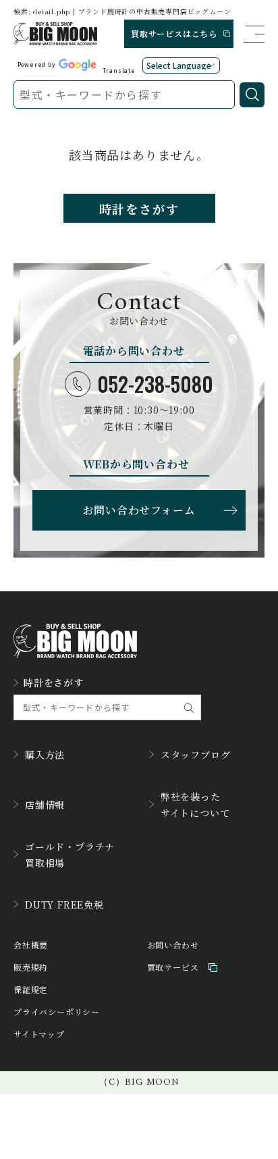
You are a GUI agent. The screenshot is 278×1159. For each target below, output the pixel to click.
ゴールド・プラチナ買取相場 (70, 854)
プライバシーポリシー (56, 1012)
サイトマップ (39, 1034)
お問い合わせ (173, 945)
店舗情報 (45, 804)
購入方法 (45, 754)
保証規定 (30, 990)
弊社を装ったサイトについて (195, 804)
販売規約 (30, 967)
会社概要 (30, 945)
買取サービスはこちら (174, 33)
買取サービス (173, 967)
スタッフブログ (196, 754)
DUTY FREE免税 (64, 904)
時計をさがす (139, 208)
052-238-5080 (155, 384)
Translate (119, 70)
